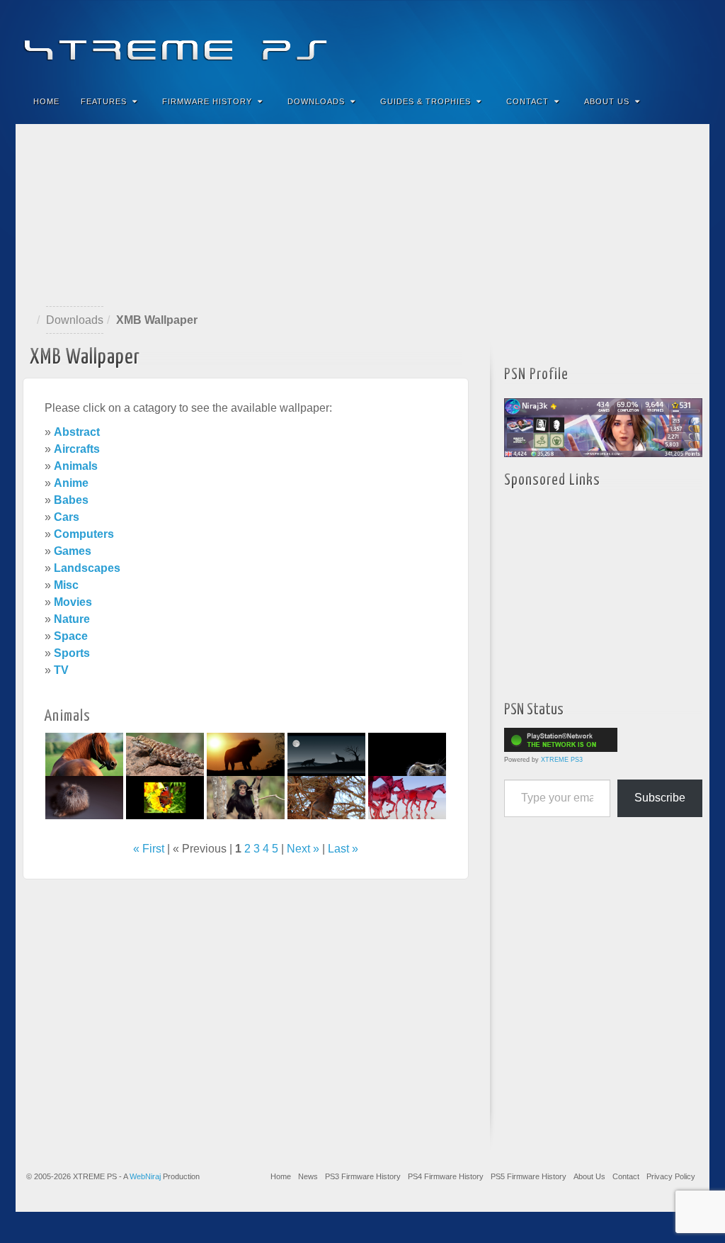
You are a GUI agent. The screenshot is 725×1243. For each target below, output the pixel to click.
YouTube (670, 41)
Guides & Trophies (425, 101)
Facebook (594, 41)
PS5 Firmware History (528, 1176)
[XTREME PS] (362, 40)
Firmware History (207, 101)
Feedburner (613, 41)
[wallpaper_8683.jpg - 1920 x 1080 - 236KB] (165, 797)
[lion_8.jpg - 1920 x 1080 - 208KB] (246, 754)
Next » (303, 849)
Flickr (632, 41)
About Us (606, 101)
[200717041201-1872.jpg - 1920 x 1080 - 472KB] (246, 797)
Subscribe (659, 798)
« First (148, 849)
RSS (689, 41)
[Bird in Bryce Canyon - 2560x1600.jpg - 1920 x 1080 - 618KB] (326, 797)
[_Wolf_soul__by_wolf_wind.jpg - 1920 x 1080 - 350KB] (326, 754)
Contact (527, 101)
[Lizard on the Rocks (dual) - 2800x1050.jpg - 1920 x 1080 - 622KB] (165, 754)
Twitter (651, 41)
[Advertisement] (362, 215)
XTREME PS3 (562, 759)
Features (104, 101)
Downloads (316, 101)
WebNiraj (145, 1176)
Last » (343, 849)
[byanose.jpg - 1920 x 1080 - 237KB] (407, 797)
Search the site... (689, 101)
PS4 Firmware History (446, 1176)
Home (46, 101)
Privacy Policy (670, 1176)
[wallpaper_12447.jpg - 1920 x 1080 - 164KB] (407, 754)
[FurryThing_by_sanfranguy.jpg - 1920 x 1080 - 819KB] (84, 797)
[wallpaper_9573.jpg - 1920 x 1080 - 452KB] (84, 754)
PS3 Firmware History (363, 1176)
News (308, 1176)
